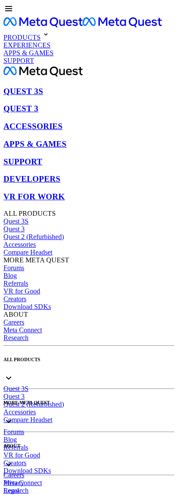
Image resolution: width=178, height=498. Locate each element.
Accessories (19, 244)
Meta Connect (22, 330)
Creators (14, 299)
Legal (11, 490)
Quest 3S (16, 221)
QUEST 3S (23, 91)
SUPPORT (22, 161)
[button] (89, 9)
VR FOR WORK (34, 196)
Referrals (15, 283)
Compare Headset (27, 252)
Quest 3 (14, 229)
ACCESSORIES (33, 126)
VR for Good (21, 291)
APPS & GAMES (35, 143)
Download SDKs (27, 306)
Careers (13, 322)
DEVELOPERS (31, 178)
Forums (13, 267)
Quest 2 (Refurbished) (33, 236)
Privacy (13, 482)
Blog (10, 275)
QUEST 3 (20, 108)
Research (16, 337)
